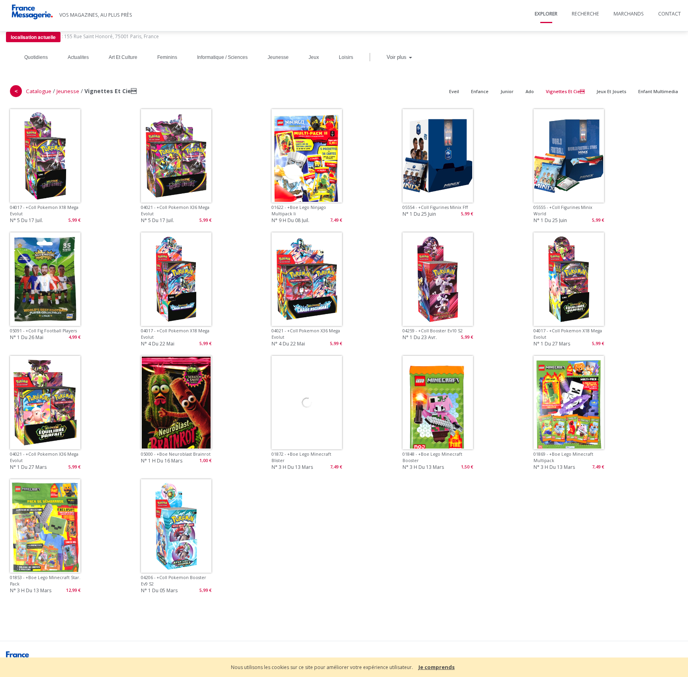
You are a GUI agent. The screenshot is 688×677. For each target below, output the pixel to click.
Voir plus (397, 57)
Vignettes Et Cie (565, 91)
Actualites (78, 57)
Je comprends (436, 667)
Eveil (454, 91)
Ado (530, 91)
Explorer (546, 13)
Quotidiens (36, 57)
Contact (669, 13)
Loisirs (346, 57)
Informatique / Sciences (222, 57)
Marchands (629, 13)
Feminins (167, 57)
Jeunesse (278, 57)
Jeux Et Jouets (611, 91)
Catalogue (38, 91)
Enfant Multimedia (658, 91)
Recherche (585, 13)
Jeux (314, 57)
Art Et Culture (123, 57)
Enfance (480, 91)
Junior (507, 91)
